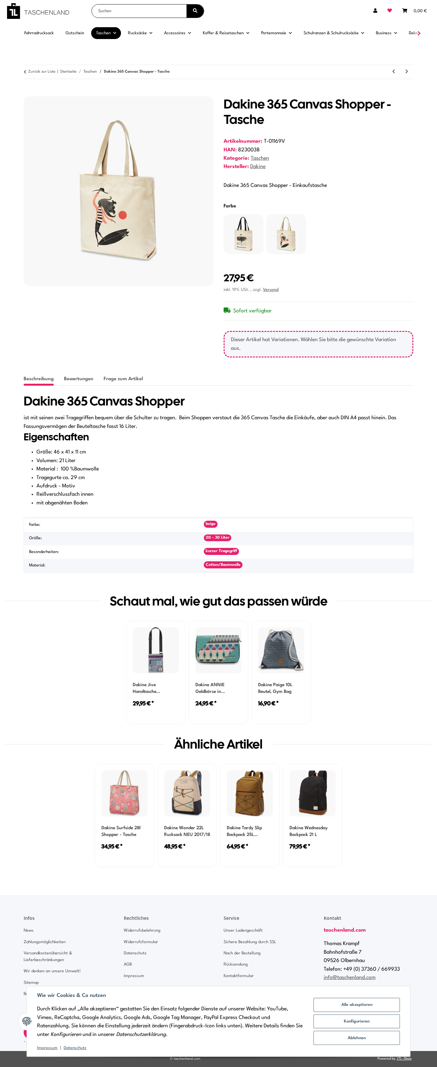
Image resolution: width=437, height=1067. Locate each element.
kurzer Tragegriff (221, 551)
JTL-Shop (404, 1059)
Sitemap (31, 983)
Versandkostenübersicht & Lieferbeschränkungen (48, 956)
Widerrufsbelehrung (142, 930)
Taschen (260, 158)
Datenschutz (75, 1048)
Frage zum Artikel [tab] (123, 379)
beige (211, 524)
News (29, 930)
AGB (128, 964)
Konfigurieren (356, 1021)
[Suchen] (195, 11)
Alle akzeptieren (356, 1005)
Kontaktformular (239, 976)
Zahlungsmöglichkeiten (45, 942)
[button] (375, 11)
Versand (271, 290)
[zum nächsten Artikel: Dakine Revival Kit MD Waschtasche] (406, 72)
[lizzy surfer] (286, 234)
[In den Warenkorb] (29, 92)
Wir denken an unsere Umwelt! (52, 971)
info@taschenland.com (350, 977)
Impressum (47, 1048)
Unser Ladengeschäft (243, 930)
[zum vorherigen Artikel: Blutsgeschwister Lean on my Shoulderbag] (393, 72)
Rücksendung (236, 964)
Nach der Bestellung (242, 953)
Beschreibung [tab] (39, 379)
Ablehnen (357, 1038)
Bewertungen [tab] (78, 379)
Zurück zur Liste (41, 72)
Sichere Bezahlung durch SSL (250, 942)
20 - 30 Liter (217, 538)
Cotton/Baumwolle (223, 565)
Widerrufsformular (141, 942)
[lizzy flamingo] (244, 234)
